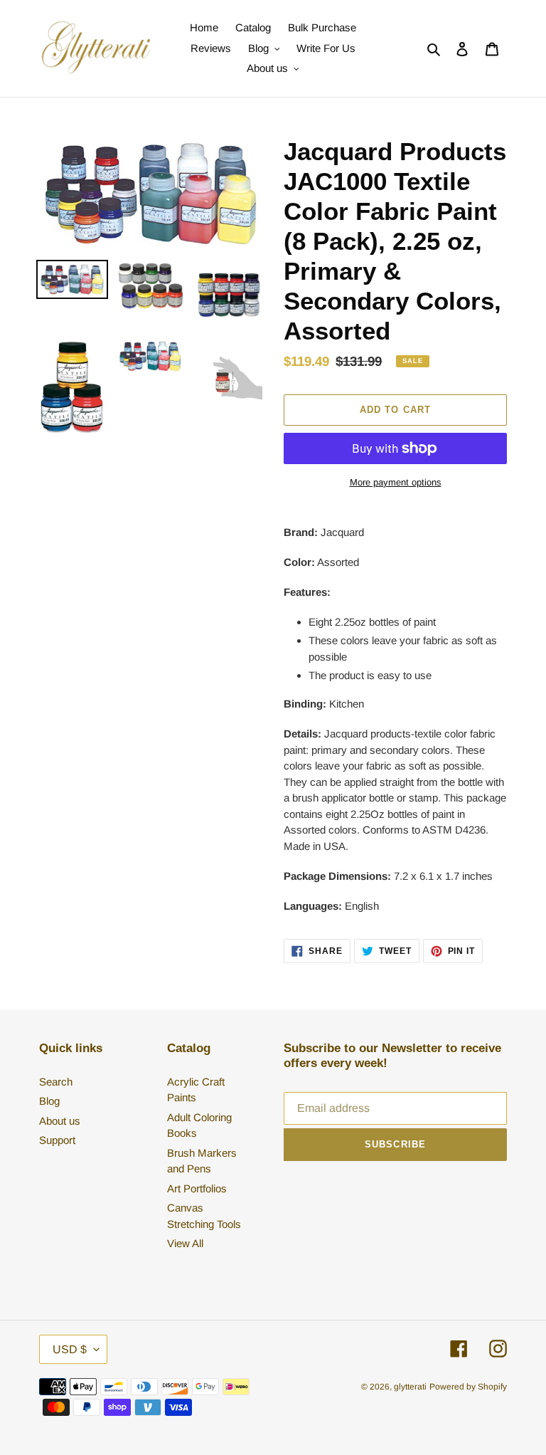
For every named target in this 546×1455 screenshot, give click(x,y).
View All (185, 1243)
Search (56, 1082)
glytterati (410, 1387)
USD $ (70, 1349)
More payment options (395, 482)
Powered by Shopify (468, 1387)
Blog (49, 1101)
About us (59, 1121)
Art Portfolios (197, 1188)
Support (57, 1140)
